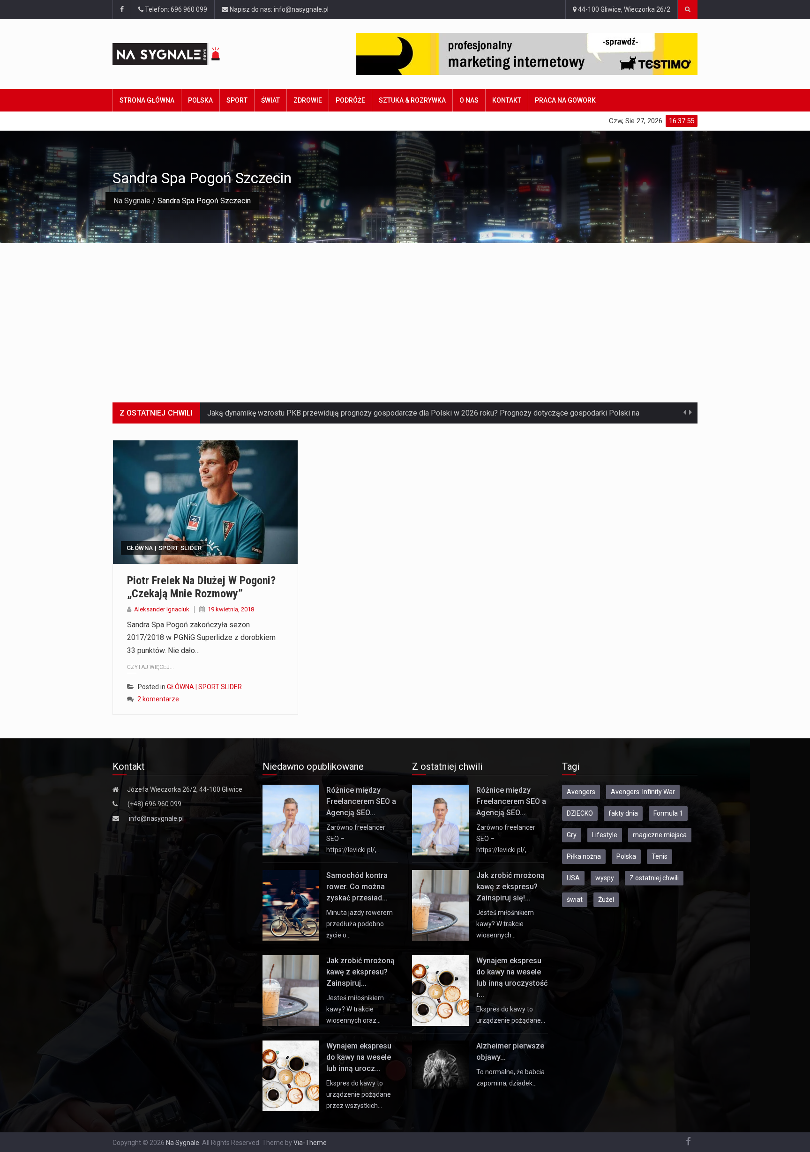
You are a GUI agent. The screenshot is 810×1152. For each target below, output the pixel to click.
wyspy (604, 878)
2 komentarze (158, 699)
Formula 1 (668, 813)
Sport (237, 100)
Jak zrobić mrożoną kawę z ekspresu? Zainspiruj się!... (510, 886)
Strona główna (147, 100)
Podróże (350, 100)
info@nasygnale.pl (156, 818)
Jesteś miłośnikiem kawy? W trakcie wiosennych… (505, 924)
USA (573, 878)
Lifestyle (604, 835)
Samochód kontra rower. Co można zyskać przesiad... (357, 886)
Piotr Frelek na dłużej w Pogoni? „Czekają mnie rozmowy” (201, 587)
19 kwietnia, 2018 (231, 609)
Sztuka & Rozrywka (412, 100)
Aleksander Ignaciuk (161, 609)
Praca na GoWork (565, 100)
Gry (572, 835)
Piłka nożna (584, 856)
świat (575, 899)
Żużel (606, 899)
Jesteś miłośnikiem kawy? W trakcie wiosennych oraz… (355, 1009)
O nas (469, 100)
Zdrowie (307, 100)
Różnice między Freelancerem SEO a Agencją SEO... (361, 801)
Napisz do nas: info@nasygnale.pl (278, 9)
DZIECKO (580, 813)
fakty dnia (623, 813)
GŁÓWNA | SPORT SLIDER (164, 547)
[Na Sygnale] (184, 54)
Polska (200, 100)
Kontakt (506, 100)
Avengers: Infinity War (643, 791)
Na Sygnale (131, 200)
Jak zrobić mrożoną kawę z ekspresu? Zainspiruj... (360, 972)
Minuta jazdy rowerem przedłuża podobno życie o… (359, 924)
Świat (270, 100)
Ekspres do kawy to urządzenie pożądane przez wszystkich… (358, 1094)
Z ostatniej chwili (654, 878)
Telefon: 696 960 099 (175, 9)
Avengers (581, 791)
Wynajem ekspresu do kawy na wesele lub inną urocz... (358, 1057)
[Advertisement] (405, 313)
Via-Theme (310, 1142)
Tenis (660, 856)
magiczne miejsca (660, 835)
